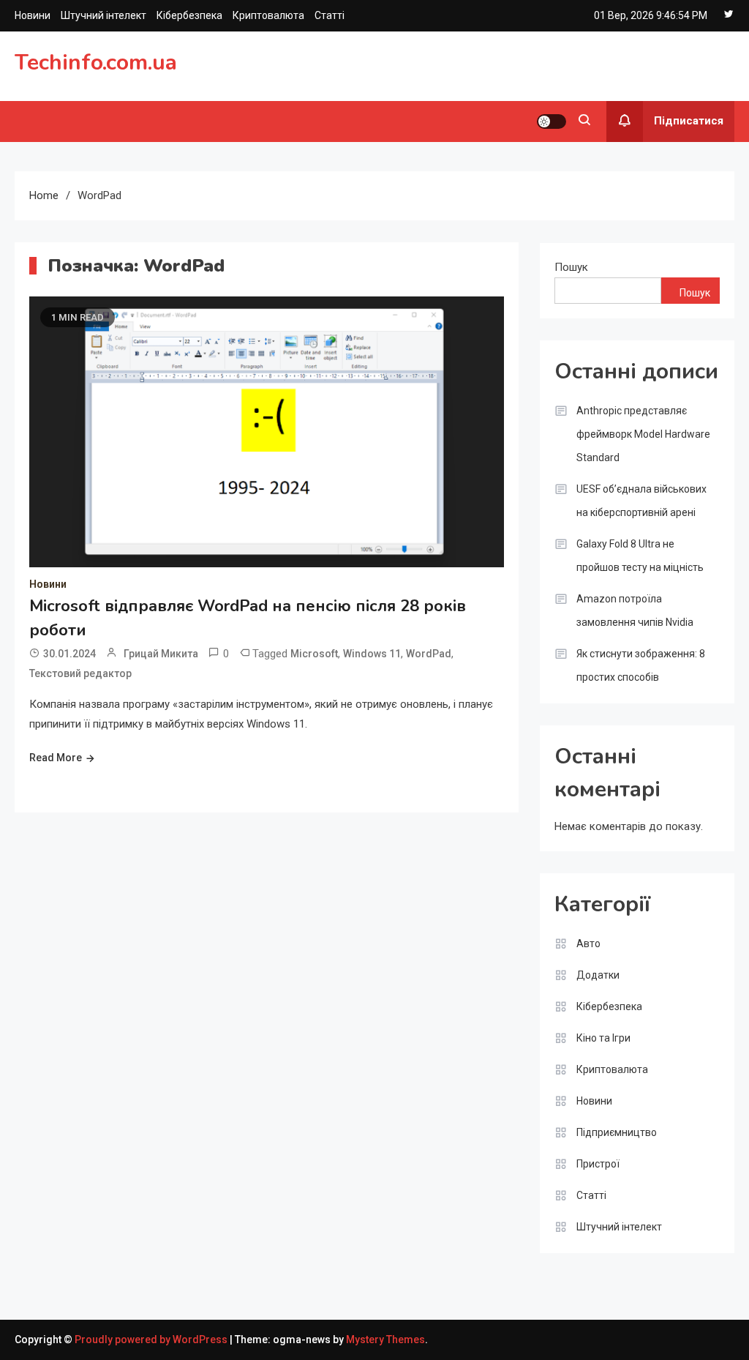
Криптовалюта (268, 15)
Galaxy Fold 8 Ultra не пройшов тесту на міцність (640, 555)
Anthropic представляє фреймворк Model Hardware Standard (643, 434)
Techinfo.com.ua (96, 63)
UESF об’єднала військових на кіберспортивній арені (641, 500)
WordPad (428, 654)
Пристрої (598, 1164)
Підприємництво (616, 1132)
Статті (330, 15)
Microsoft (314, 654)
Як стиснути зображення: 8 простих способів (640, 665)
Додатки (598, 975)
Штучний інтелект (103, 15)
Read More (55, 757)
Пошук (571, 267)
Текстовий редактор (80, 673)
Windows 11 (372, 654)
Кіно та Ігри (603, 1038)
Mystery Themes (385, 1339)
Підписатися (688, 120)
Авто (588, 943)
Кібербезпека (189, 15)
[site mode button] (551, 121)
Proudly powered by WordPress (152, 1339)
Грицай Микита (161, 654)
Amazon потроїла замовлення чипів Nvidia (634, 610)
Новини (32, 15)
